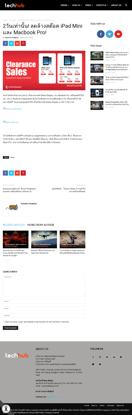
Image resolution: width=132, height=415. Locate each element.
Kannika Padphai (11, 37)
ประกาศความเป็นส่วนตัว (45, 359)
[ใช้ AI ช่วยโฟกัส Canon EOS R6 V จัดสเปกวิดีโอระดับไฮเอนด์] (96, 80)
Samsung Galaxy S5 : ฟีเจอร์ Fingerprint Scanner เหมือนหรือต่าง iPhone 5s (19, 190)
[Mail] (107, 357)
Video (88, 5)
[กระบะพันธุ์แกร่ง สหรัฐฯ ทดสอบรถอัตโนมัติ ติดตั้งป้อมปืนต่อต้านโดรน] (72, 239)
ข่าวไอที (12, 20)
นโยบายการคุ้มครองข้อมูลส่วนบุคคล (50, 356)
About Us (116, 5)
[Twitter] (93, 364)
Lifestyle (101, 5)
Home (5, 20)
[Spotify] (120, 357)
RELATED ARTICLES (14, 225)
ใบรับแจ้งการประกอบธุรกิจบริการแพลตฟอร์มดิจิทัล (56, 364)
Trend (64, 5)
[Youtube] (100, 364)
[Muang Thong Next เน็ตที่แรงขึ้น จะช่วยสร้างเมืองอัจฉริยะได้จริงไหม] (96, 105)
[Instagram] (100, 357)
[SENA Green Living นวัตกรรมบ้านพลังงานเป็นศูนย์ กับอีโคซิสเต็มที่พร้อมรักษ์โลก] (96, 55)
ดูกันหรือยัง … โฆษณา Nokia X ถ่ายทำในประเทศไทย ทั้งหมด (68, 190)
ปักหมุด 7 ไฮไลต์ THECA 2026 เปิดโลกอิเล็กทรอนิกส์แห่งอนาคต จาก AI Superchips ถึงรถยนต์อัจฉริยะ (117, 67)
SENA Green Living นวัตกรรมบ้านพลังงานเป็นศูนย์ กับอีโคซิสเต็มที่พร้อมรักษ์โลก (117, 55)
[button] (126, 5)
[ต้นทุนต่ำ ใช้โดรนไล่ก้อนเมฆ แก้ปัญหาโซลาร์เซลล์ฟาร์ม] (44, 239)
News (13, 157)
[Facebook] (93, 357)
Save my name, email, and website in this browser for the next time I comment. (37, 322)
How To (76, 5)
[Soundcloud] (114, 357)
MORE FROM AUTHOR (40, 225)
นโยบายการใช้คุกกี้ (43, 361)
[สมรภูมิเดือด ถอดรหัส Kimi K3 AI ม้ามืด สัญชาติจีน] (96, 93)
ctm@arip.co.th (54, 397)
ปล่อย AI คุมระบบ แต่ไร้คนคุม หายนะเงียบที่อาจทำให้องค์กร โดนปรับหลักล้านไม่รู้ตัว (15, 253)
